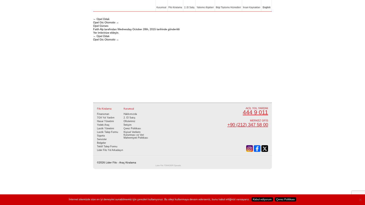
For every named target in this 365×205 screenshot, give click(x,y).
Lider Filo (114, 8)
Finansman (103, 114)
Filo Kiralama (175, 7)
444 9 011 (255, 112)
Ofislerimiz (129, 121)
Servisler (102, 139)
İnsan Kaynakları (251, 7)
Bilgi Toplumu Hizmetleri (228, 7)
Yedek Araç (103, 124)
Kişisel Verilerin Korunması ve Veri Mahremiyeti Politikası (136, 135)
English (266, 7)
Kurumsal (161, 7)
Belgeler (101, 142)
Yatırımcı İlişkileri (205, 7)
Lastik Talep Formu (107, 132)
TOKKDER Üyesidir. (168, 165)
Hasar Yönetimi (105, 121)
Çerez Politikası (132, 128)
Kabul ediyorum (262, 199)
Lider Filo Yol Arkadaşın (110, 150)
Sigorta (101, 135)
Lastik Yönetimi (105, 128)
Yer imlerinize (101, 32)
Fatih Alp (98, 29)
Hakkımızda (130, 114)
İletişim (128, 124)
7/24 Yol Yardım (105, 117)
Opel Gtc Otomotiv (106, 22)
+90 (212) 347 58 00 (247, 124)
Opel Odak (101, 18)
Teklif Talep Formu (107, 146)
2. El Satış (189, 7)
